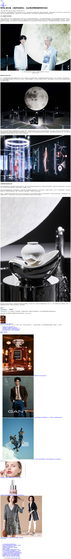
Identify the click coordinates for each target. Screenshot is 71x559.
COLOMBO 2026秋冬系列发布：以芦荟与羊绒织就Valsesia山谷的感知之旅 (47, 459)
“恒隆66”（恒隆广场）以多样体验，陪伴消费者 (11, 556)
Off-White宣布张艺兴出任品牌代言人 (9, 544)
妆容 (3, 2)
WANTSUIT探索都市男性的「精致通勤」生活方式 (11, 545)
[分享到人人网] (4, 309)
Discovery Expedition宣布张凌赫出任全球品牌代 (11, 551)
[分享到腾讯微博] (3, 309)
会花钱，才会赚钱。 (6, 548)
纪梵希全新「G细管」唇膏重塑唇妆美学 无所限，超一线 (10, 477)
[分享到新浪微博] (2, 309)
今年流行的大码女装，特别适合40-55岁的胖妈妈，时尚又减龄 (11, 537)
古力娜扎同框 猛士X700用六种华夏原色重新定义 (11, 553)
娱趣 (3, 6)
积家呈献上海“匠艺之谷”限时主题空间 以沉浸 (10, 549)
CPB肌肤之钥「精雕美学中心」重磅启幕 (9, 327)
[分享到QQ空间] (1, 309)
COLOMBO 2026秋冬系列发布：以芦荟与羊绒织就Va (12, 552)
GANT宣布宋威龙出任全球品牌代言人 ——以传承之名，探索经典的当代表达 (48, 417)
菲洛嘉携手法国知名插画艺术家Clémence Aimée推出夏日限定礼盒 (12, 495)
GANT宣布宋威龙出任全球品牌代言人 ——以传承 (11, 550)
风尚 (3, 3)
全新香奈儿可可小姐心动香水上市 (6, 323)
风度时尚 (2, 5)
